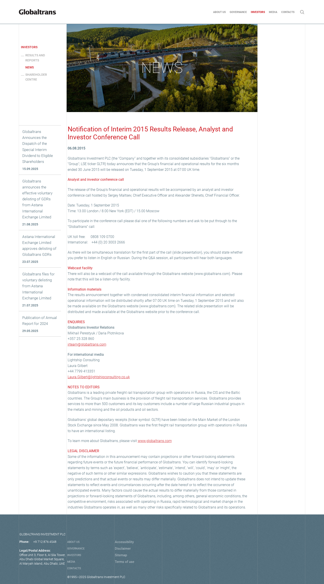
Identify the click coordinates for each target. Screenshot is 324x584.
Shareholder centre (36, 77)
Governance (76, 548)
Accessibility (124, 542)
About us (73, 541)
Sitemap (121, 555)
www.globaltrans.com (155, 441)
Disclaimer (123, 549)
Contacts (74, 568)
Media (71, 561)
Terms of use (124, 562)
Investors (29, 47)
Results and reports (35, 57)
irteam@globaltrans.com (87, 344)
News (29, 67)
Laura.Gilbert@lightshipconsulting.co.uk (99, 377)
